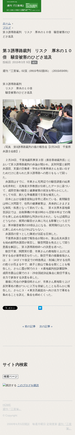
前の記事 (30, 326)
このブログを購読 (28, 385)
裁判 (34, 62)
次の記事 (44, 326)
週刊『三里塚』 (12, 409)
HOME (7, 404)
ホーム (7, 23)
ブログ (7, 27)
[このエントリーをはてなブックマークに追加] (40, 308)
